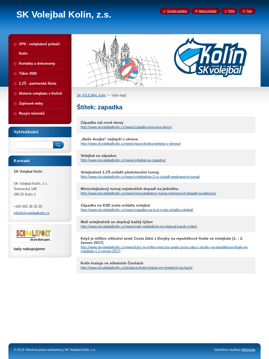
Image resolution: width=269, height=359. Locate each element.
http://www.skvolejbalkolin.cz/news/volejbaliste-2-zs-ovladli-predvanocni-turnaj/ (140, 177)
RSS (231, 11)
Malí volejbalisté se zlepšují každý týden (117, 222)
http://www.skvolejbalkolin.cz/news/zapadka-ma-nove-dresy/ (126, 127)
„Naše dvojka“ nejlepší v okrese (109, 139)
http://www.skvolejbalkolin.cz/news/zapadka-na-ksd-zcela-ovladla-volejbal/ (137, 210)
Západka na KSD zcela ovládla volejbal (115, 205)
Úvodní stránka (177, 11)
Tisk (249, 11)
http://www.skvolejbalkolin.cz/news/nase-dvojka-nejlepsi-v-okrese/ (131, 144)
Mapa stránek (207, 11)
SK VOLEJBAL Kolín (91, 95)
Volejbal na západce (98, 155)
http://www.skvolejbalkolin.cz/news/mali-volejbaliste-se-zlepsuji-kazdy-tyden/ (139, 226)
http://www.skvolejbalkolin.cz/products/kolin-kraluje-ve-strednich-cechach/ (137, 268)
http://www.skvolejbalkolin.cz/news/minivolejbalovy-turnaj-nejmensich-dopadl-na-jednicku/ (148, 193)
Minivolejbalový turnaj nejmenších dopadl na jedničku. (130, 189)
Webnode (248, 349)
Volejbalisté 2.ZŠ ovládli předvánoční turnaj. (120, 172)
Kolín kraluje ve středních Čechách (112, 263)
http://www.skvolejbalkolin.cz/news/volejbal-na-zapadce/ (123, 160)
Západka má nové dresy (102, 122)
